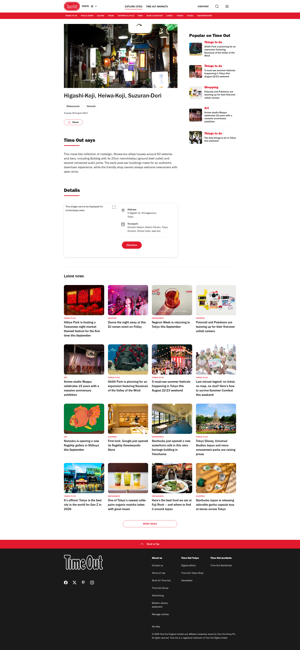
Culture (100, 16)
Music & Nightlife (155, 16)
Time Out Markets (157, 7)
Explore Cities (133, 7)
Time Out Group (160, 588)
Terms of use (158, 573)
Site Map (156, 627)
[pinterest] (83, 582)
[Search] (217, 6)
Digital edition (188, 566)
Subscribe (203, 7)
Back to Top (153, 544)
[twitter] (74, 582)
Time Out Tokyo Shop (192, 573)
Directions (132, 245)
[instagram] (92, 582)
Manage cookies (160, 614)
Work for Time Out (161, 581)
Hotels (190, 16)
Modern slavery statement (160, 605)
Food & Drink (87, 16)
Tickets (180, 16)
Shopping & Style (126, 16)
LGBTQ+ (169, 16)
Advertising (158, 596)
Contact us (157, 566)
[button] (114, 207)
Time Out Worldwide (221, 566)
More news (150, 524)
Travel (111, 16)
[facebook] (66, 582)
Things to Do (71, 16)
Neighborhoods (204, 16)
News (140, 16)
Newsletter (186, 581)
